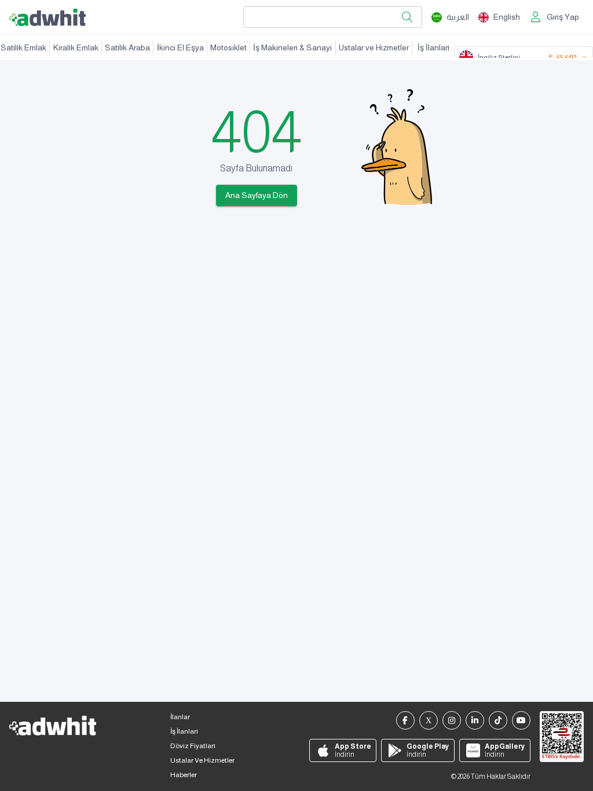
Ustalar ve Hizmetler (374, 47)
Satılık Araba (127, 47)
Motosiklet (228, 47)
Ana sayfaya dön (256, 195)
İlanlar (180, 717)
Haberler (183, 775)
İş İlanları (433, 47)
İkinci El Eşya (180, 47)
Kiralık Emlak (75, 47)
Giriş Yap (563, 16)
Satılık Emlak (23, 47)
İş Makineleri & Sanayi (292, 47)
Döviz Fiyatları (192, 746)
